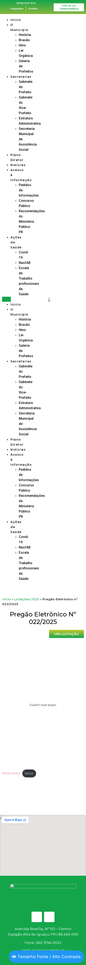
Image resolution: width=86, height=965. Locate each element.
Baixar (29, 773)
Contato (33, 8)
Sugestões (17, 8)
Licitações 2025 (26, 599)
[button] (6, 299)
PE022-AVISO (11, 773)
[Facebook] (37, 917)
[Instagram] (49, 917)
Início (6, 599)
